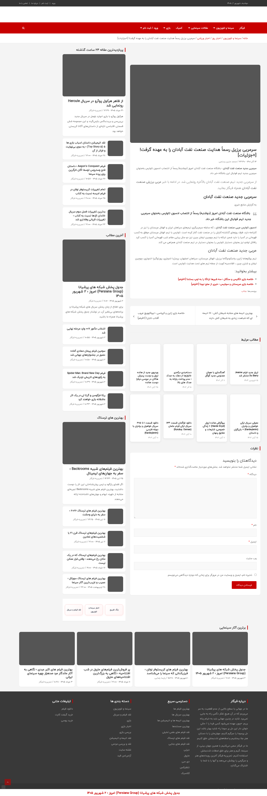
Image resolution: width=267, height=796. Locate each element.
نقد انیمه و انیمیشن (120, 738)
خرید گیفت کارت (64, 714)
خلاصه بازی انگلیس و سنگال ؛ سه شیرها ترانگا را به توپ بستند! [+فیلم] (215, 279)
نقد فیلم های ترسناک (178, 738)
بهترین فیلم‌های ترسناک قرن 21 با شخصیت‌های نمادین (86, 535)
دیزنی (187, 750)
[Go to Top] (8, 782)
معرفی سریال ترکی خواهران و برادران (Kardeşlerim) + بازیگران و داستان (246, 428)
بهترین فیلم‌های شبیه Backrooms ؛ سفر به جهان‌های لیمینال (96, 471)
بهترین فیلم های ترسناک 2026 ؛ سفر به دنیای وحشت (87, 512)
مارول (187, 755)
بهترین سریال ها (181, 714)
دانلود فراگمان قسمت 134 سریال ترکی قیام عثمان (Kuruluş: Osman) (178, 426)
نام (254, 525)
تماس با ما (23, 3)
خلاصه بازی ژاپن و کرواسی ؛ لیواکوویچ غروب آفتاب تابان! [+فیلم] (161, 315)
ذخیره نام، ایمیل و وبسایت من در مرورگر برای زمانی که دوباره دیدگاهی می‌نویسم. (209, 575)
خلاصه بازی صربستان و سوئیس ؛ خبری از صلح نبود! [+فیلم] (222, 284)
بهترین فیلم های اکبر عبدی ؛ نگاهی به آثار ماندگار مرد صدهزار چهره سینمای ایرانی (48, 673)
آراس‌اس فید (124, 755)
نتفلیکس (185, 767)
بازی (168, 28)
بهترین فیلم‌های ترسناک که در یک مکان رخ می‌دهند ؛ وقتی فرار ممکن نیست (86, 559)
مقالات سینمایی (199, 28)
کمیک (179, 28)
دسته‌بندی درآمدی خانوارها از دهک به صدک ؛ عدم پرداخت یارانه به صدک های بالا (178, 377)
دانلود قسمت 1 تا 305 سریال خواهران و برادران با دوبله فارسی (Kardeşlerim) (145, 428)
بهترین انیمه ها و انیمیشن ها (173, 720)
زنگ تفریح (114, 609)
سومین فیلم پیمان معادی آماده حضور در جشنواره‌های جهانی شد (87, 353)
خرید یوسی (67, 720)
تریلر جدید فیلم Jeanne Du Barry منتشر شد (246, 374)
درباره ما (34, 3)
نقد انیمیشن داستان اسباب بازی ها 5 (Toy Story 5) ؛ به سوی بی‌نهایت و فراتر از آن (85, 146)
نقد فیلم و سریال (74, 609)
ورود (53, 3)
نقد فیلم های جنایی (179, 744)
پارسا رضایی (160, 678)
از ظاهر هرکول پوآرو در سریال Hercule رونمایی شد (95, 103)
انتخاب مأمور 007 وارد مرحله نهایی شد (86, 330)
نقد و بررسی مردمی (121, 744)
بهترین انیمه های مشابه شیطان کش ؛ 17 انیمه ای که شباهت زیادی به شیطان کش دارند (228, 315)
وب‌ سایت (251, 558)
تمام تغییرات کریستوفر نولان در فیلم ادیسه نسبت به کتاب (87, 191)
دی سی (186, 761)
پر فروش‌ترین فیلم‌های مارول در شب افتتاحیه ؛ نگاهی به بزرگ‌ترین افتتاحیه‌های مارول (107, 673)
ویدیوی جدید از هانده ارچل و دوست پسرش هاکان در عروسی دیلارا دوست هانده (147, 377)
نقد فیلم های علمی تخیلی (176, 732)
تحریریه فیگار (95, 110)
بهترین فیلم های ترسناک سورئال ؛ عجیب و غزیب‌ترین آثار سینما (86, 580)
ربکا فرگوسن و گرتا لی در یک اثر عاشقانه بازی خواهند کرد (87, 397)
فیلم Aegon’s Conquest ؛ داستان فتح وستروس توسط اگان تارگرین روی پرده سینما (86, 170)
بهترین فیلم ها (181, 709)
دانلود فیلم (67, 709)
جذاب (244, 291)
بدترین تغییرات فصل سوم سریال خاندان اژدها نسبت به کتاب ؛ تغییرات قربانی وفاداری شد (87, 215)
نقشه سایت (125, 750)
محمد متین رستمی (228, 161)
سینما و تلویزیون (225, 28)
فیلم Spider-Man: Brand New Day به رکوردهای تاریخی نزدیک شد (86, 375)
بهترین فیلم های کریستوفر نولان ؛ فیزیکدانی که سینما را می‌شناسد (166, 671)
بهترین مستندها (181, 726)
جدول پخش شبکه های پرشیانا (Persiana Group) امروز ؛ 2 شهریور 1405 (97, 291)
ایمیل (252, 542)
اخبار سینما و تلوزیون (94, 609)
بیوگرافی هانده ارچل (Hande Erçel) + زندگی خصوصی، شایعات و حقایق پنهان (214, 428)
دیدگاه (252, 474)
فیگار (242, 28)
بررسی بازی (125, 732)
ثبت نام (45, 3)
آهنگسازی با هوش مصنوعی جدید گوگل (215, 374)
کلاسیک (185, 773)
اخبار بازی (126, 726)
